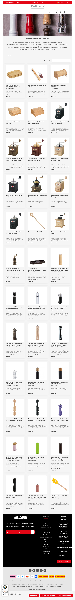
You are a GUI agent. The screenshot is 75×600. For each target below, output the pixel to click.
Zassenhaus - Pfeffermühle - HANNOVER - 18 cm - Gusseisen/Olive (60, 383)
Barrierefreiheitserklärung (46, 537)
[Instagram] (37, 570)
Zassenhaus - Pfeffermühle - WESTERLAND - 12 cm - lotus (14, 458)
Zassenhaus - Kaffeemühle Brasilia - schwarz (14, 196)
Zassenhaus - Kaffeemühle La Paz (37, 196)
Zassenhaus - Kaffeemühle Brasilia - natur (59, 159)
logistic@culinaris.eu (64, 547)
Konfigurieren (33, 595)
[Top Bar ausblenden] (68, 2)
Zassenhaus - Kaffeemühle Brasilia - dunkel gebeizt (14, 159)
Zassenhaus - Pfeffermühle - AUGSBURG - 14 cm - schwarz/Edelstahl (60, 307)
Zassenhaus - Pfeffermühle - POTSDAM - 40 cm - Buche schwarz (37, 419)
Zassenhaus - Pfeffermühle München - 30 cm (14, 496)
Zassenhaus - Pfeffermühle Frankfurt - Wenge (59, 458)
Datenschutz (46, 530)
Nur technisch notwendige (48, 595)
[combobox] (48, 12)
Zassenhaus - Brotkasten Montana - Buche (36, 122)
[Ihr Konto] (60, 12)
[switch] (4, 594)
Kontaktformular (63, 551)
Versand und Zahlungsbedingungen (46, 526)
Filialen (46, 549)
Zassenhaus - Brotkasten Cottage (59, 85)
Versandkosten (33, 581)
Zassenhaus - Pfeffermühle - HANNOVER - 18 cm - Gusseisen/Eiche (37, 383)
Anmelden (8, 2)
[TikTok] (45, 570)
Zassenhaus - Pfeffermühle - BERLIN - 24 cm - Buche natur (37, 344)
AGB (46, 523)
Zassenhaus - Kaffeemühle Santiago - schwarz (14, 232)
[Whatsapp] (41, 570)
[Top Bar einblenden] (67, 12)
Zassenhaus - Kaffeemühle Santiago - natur (59, 196)
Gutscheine (46, 546)
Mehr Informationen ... (7, 596)
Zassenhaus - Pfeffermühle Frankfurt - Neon (36, 458)
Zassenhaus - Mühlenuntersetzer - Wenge (37, 269)
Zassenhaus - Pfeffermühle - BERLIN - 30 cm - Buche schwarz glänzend (60, 344)
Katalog (46, 544)
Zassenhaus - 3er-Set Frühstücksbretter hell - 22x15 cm (13, 86)
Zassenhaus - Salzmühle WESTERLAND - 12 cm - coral (37, 496)
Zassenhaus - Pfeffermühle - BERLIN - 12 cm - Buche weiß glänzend (14, 383)
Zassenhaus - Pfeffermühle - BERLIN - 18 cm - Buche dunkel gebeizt (14, 344)
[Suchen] (56, 12)
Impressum (46, 521)
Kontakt (46, 539)
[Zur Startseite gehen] (37, 7)
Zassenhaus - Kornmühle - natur (59, 232)
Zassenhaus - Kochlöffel (35, 232)
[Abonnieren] (32, 532)
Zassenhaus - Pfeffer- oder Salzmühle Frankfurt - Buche (60, 269)
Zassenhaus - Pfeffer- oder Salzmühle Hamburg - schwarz (14, 307)
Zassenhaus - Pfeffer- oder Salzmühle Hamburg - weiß (36, 307)
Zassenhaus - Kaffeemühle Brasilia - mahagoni (36, 159)
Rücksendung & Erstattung (46, 552)
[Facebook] (30, 570)
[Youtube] (33, 570)
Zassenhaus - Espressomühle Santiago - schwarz (60, 122)
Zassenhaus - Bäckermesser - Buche (37, 85)
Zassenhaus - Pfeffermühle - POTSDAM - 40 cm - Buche (14, 419)
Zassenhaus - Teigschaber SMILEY (59, 496)
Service (46, 517)
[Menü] (7, 12)
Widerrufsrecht (46, 532)
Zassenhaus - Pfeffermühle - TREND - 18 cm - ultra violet (60, 419)
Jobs (46, 541)
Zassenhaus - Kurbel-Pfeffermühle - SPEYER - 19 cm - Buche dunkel (14, 269)
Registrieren (16, 2)
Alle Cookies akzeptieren (65, 595)
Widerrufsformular (46, 534)
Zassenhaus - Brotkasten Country (13, 122)
